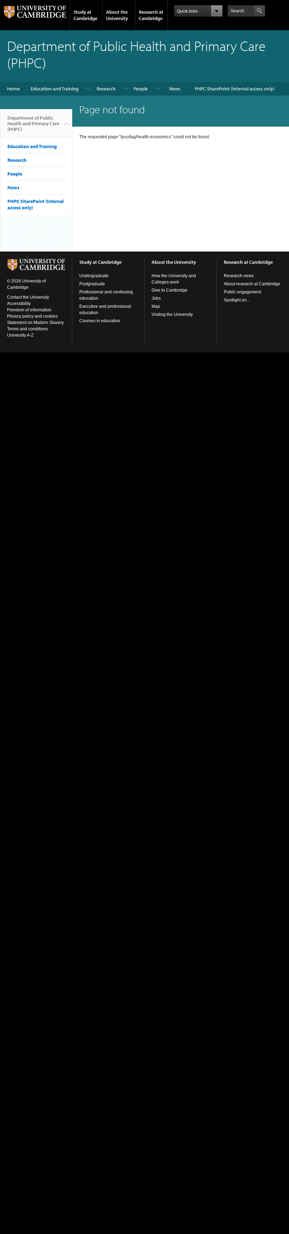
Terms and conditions (27, 328)
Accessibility (19, 303)
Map (156, 306)
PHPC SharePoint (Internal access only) (235, 88)
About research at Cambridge (252, 283)
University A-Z (20, 335)
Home (13, 88)
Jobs (156, 298)
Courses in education (99, 320)
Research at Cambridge (151, 15)
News (174, 88)
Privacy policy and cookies (32, 316)
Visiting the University (172, 314)
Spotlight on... (237, 300)
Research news (239, 275)
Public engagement (242, 292)
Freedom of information (29, 309)
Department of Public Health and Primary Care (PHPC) (33, 123)
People (141, 88)
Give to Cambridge (169, 290)
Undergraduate (94, 275)
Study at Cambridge (85, 15)
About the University (117, 15)
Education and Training (55, 88)
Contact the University (28, 297)
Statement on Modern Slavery (35, 322)
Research (106, 88)
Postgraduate (92, 283)
